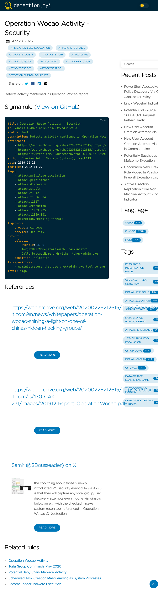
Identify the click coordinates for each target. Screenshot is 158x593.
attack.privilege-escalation (30, 48)
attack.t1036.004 (20, 61)
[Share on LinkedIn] (39, 83)
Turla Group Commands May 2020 (34, 566)
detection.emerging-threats (28, 75)
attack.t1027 (48, 61)
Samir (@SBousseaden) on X (44, 465)
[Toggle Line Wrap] (101, 114)
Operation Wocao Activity (28, 560)
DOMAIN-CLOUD (138, 359)
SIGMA (132, 223)
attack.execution (78, 61)
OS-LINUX (134, 368)
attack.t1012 (79, 55)
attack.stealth (52, 55)
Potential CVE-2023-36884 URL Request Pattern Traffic (140, 115)
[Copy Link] (46, 83)
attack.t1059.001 (51, 68)
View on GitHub (56, 107)
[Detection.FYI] (29, 5)
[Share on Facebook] (33, 83)
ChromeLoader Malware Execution (34, 584)
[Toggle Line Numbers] (93, 114)
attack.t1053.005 (20, 68)
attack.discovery (21, 55)
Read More (47, 354)
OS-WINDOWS (137, 351)
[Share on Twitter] (26, 83)
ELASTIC (134, 231)
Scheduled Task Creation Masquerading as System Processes (54, 578)
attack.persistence (71, 48)
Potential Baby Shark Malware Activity (37, 572)
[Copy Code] (85, 114)
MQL (131, 240)
